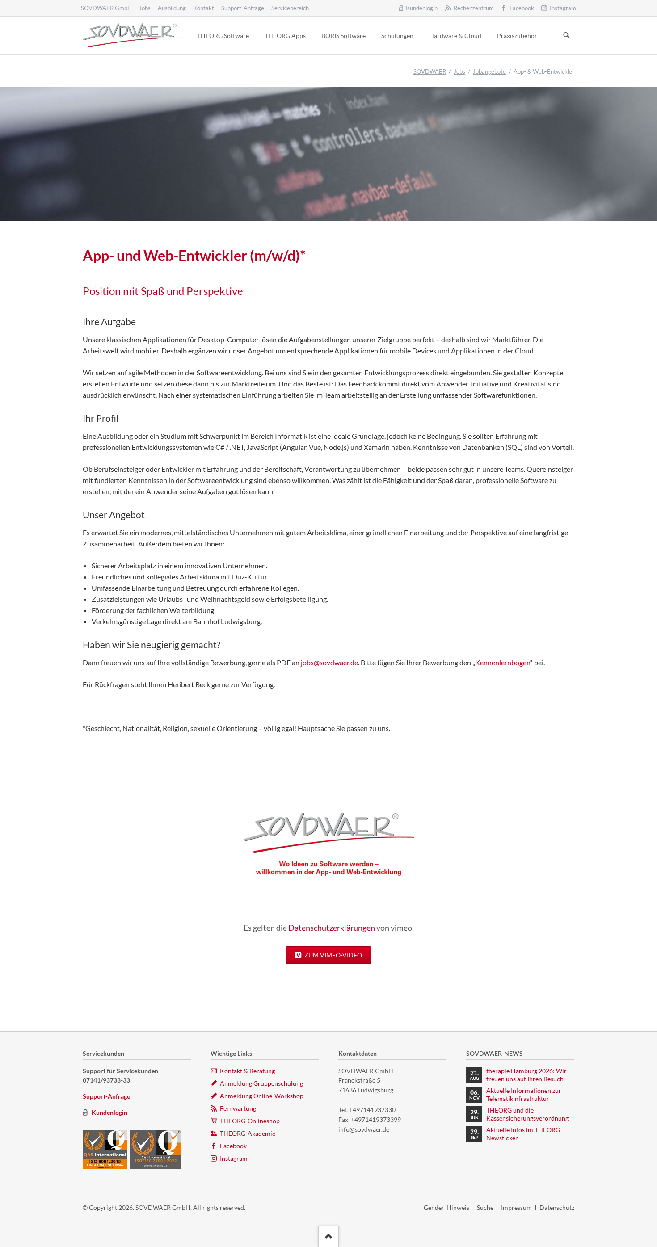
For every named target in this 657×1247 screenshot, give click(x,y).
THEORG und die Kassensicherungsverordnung (527, 1114)
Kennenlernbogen (502, 662)
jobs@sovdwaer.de (329, 662)
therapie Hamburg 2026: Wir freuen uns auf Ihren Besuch (526, 1075)
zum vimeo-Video (332, 955)
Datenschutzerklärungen (331, 927)
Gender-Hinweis (446, 1207)
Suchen (566, 36)
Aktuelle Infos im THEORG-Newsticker (524, 1134)
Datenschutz (556, 1207)
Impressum (516, 1207)
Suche (485, 1207)
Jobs (459, 71)
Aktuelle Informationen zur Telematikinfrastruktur (523, 1094)
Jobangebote (489, 71)
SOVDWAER (429, 71)
